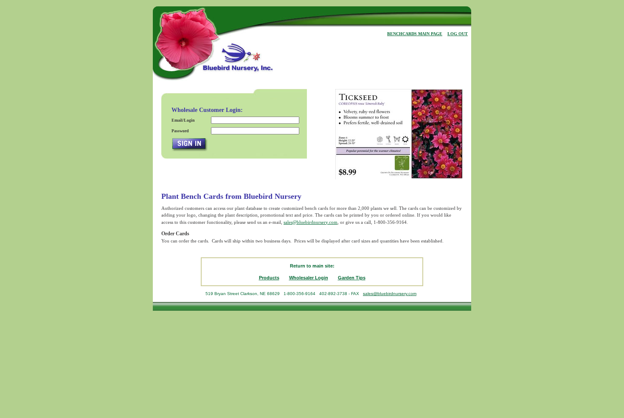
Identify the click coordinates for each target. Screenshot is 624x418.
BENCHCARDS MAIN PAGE (414, 33)
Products (269, 277)
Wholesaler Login (308, 277)
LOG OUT (457, 33)
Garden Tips (351, 277)
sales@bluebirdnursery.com (310, 222)
